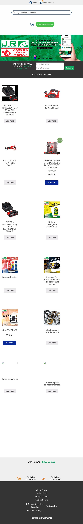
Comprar (51, 182)
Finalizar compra (41, 497)
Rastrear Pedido (41, 500)
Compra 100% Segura (34, 510)
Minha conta (41, 493)
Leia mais (10, 121)
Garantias (35, 507)
